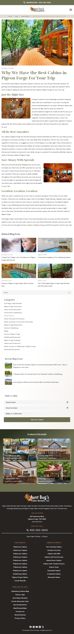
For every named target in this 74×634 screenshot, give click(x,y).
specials (29, 168)
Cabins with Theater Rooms (54, 564)
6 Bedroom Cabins (20, 564)
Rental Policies (20, 615)
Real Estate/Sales (20, 608)
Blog (16, 16)
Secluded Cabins (53, 571)
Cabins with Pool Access (54, 557)
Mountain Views (54, 577)
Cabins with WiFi (54, 554)
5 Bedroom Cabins (20, 560)
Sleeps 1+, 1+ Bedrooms (14, 414)
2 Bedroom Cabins (20, 550)
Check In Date (37, 402)
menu (70, 9)
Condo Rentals (20, 581)
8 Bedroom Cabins (20, 571)
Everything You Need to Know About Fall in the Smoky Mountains (36, 382)
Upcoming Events (20, 605)
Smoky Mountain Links (20, 601)
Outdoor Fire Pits (54, 550)
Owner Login (20, 595)
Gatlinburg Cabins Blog (20, 591)
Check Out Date (37, 408)
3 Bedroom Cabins (20, 554)
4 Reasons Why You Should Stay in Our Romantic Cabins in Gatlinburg (37, 374)
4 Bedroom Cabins (20, 557)
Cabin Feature (25, 16)
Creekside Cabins (54, 574)
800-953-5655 (45, 3)
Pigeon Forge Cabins (20, 577)
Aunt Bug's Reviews (20, 598)
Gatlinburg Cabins (20, 574)
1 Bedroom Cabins (20, 547)
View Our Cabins (37, 420)
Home (10, 16)
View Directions (37, 522)
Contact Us (20, 612)
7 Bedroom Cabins (20, 567)
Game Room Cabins (53, 560)
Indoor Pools (54, 567)
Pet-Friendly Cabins (54, 547)
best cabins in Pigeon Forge (34, 225)
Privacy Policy (20, 618)
